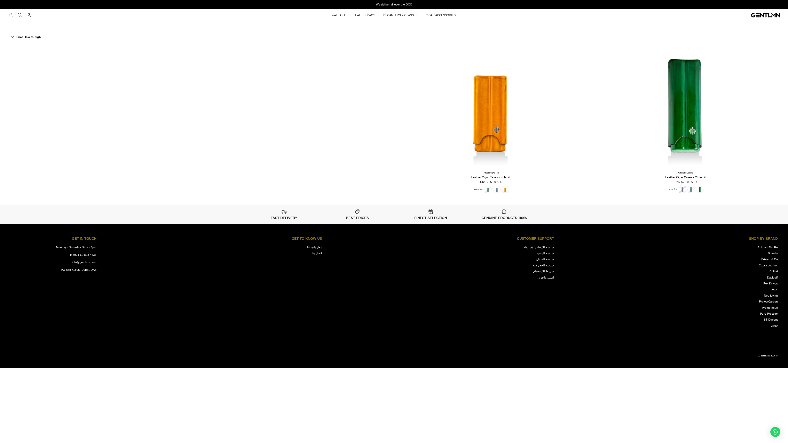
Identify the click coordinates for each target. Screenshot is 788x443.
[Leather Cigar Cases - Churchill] (686, 106)
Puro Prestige (769, 313)
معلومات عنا (314, 247)
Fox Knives (770, 283)
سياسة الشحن (545, 253)
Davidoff (772, 277)
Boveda (773, 253)
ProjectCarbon (768, 301)
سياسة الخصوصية (543, 265)
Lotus (774, 289)
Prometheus (770, 307)
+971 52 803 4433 (84, 254)
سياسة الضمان (545, 259)
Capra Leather (768, 265)
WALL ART (338, 15)
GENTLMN (764, 355)
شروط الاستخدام (543, 271)
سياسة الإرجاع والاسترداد (539, 247)
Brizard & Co (769, 259)
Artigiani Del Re (768, 247)
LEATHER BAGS (364, 15)
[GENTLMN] (765, 15)
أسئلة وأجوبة (546, 277)
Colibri (774, 271)
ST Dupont (771, 319)
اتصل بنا (317, 253)
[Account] (29, 15)
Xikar (774, 325)
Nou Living (771, 295)
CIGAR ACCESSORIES (441, 15)
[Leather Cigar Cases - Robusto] (491, 106)
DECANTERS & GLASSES (400, 15)
